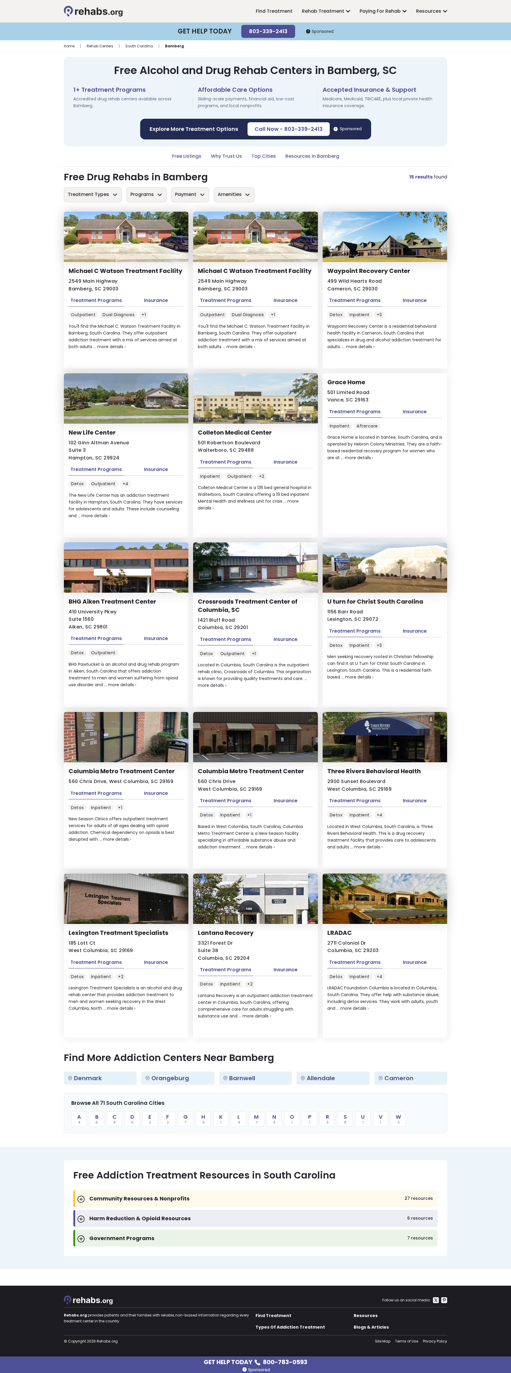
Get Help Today (255, 1361)
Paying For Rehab (380, 11)
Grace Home (346, 382)
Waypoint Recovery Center (368, 271)
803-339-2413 (268, 31)
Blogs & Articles (371, 1327)
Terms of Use (406, 1341)
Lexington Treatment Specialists (118, 933)
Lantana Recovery (226, 933)
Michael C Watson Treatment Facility (125, 271)
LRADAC (339, 933)
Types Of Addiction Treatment (290, 1327)
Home (69, 46)
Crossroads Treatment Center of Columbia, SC (247, 605)
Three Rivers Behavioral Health (374, 771)
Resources (428, 11)
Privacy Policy (435, 1341)
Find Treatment (274, 11)
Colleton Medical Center (235, 432)
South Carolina (139, 46)
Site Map (382, 1341)
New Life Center (92, 432)
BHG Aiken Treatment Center (112, 601)
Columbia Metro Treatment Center (122, 771)
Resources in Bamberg (312, 156)
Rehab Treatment (323, 11)
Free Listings (186, 156)
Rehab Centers (100, 46)
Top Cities (263, 156)
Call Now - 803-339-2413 (289, 129)
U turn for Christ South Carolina (375, 601)
